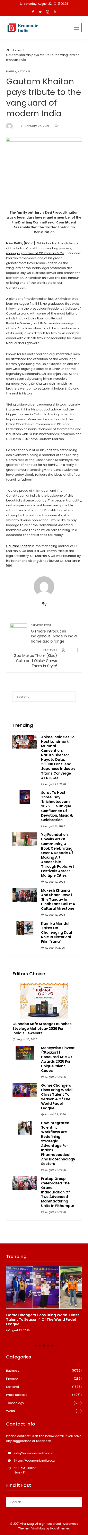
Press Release (44, 1395)
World (44, 1411)
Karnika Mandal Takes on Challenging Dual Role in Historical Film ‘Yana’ (56, 932)
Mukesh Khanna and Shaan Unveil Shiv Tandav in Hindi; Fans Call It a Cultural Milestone (58, 899)
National (24, 71)
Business (44, 1371)
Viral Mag (38, 1528)
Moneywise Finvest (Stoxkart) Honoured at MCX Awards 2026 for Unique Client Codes (58, 1059)
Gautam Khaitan (19, 546)
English (11, 71)
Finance (44, 1379)
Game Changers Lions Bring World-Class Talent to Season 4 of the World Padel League (57, 1096)
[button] (36, 1346)
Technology (44, 1403)
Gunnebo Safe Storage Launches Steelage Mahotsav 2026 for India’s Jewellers (42, 1028)
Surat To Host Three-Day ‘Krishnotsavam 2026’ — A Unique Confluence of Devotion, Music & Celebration (57, 806)
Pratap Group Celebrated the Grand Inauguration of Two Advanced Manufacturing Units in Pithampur (57, 1192)
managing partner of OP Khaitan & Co (35, 253)
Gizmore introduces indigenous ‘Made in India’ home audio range (54, 633)
